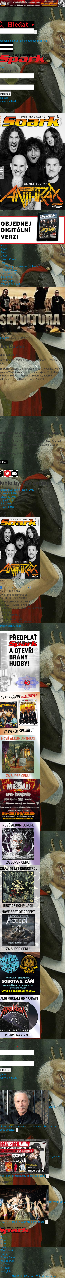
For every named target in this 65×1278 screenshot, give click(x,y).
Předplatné (7, 1250)
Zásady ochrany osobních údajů (22, 266)
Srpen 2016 (7, 507)
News (4, 249)
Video (4, 256)
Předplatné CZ (9, 269)
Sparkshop (7, 280)
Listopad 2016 (8, 496)
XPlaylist (5, 1267)
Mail (39, 40)
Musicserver (7, 1260)
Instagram (13, 40)
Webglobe (6, 1271)
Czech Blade (8, 1257)
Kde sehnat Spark (10, 283)
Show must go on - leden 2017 (17, 489)
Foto (3, 252)
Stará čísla (6, 276)
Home (4, 245)
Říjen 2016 (7, 500)
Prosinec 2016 (9, 493)
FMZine (5, 1264)
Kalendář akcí (8, 259)
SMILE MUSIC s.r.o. (22, 1276)
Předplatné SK (9, 273)
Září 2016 (6, 503)
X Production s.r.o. (46, 1276)
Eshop (23, 40)
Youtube (32, 40)
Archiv (5, 337)
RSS (44, 40)
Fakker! (5, 1253)
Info (3, 262)
